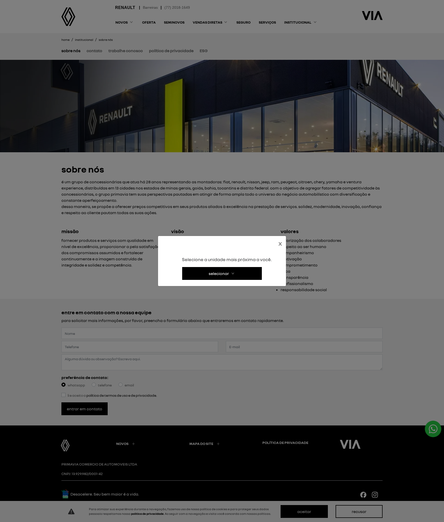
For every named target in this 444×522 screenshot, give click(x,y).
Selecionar (219, 273)
